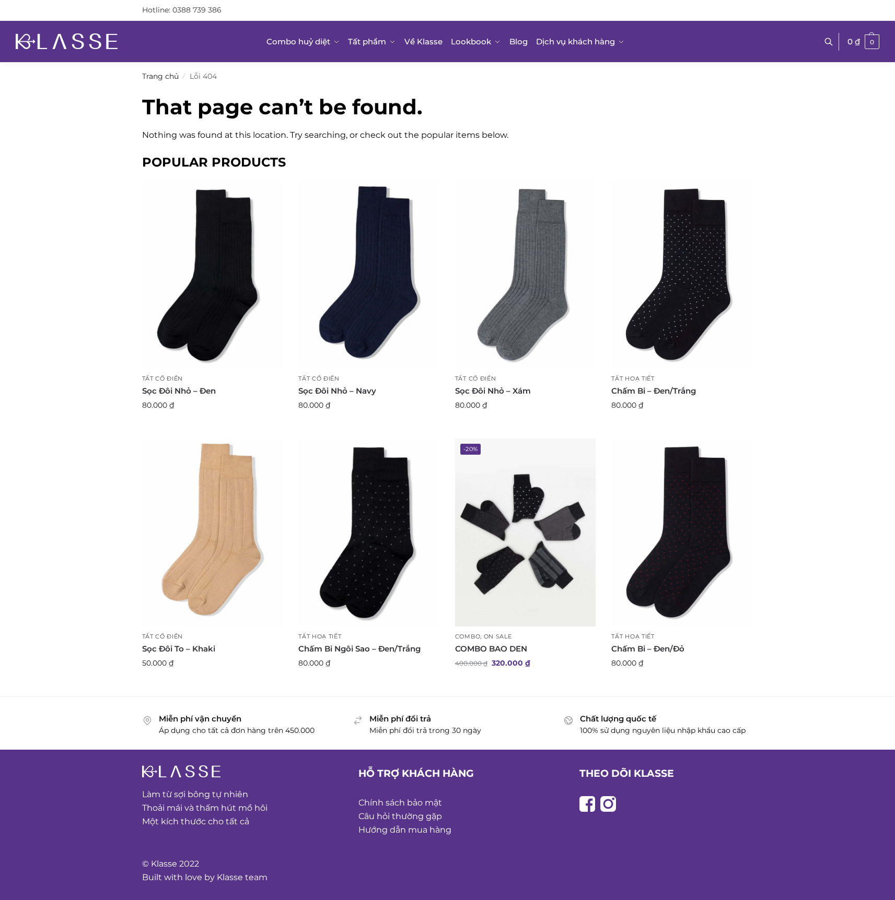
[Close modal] (879, 16)
